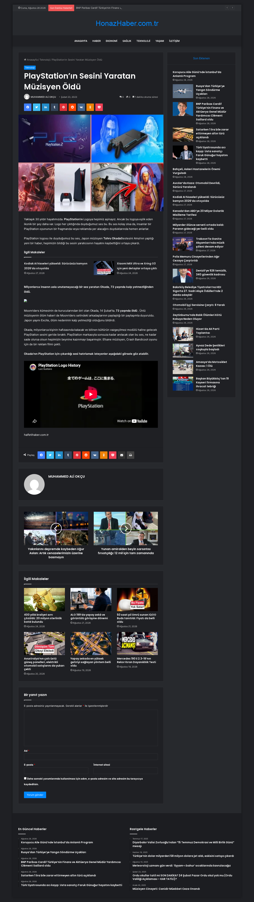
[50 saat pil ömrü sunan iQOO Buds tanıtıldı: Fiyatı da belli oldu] (137, 599)
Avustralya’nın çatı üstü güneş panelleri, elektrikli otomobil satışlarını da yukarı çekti (44, 664)
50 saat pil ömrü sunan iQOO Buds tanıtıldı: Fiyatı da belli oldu (136, 618)
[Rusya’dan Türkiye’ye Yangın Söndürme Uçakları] (183, 91)
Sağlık (127, 40)
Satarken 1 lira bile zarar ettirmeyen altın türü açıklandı (212, 133)
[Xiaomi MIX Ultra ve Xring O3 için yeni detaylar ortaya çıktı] (104, 268)
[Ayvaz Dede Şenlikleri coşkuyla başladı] (183, 351)
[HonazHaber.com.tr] (127, 23)
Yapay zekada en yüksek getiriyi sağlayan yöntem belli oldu (90, 662)
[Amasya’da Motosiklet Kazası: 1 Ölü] (183, 367)
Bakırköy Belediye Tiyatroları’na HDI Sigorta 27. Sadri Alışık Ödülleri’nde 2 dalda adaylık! (198, 291)
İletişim (174, 40)
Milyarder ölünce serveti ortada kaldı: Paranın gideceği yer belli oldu (198, 227)
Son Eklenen (201, 58)
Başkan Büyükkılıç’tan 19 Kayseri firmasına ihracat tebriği (212, 382)
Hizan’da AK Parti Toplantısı (207, 331)
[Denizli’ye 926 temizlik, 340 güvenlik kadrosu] (183, 276)
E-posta (29, 764)
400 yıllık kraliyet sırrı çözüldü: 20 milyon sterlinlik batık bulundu (43, 618)
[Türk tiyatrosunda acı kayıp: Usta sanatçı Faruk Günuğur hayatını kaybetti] (183, 152)
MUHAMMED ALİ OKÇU (43, 97)
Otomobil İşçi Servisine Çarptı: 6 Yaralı (199, 305)
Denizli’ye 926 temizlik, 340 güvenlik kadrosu (211, 272)
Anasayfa (80, 40)
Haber (96, 40)
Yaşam (159, 40)
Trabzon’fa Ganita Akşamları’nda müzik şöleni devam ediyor (210, 242)
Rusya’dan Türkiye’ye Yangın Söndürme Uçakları (210, 90)
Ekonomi (111, 40)
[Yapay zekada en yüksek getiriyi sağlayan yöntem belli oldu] (90, 643)
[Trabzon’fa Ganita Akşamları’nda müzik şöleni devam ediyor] (183, 244)
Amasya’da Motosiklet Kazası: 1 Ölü (211, 364)
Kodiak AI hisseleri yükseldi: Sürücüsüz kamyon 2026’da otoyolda (198, 199)
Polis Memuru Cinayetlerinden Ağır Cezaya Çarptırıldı (196, 258)
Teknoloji (143, 40)
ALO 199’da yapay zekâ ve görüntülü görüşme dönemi (89, 616)
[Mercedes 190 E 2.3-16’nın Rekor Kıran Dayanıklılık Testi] (137, 643)
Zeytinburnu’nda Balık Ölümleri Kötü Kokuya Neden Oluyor (197, 317)
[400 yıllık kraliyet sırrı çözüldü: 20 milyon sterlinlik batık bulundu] (44, 599)
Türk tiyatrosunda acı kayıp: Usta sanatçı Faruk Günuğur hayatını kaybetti (212, 153)
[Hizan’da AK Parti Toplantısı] (183, 334)
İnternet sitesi (102, 764)
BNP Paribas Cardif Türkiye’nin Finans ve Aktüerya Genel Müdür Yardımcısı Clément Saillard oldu (131, 7)
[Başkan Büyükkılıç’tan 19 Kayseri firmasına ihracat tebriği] (183, 384)
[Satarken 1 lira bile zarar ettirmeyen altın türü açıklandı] (183, 135)
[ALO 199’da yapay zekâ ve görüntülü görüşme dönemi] (90, 599)
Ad (26, 750)
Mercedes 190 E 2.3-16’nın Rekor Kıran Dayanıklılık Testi (136, 660)
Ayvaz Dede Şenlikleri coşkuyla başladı (210, 347)
